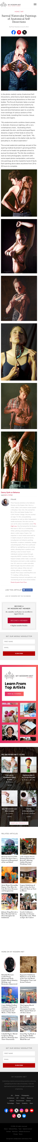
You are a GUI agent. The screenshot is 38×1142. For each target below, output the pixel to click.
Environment (20, 1101)
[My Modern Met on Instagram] (21, 1110)
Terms (21, 1134)
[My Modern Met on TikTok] (14, 1115)
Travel (18, 1103)
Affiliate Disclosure (24, 1131)
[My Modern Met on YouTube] (32, 1110)
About (6, 1129)
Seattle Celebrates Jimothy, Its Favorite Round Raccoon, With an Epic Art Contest (28, 914)
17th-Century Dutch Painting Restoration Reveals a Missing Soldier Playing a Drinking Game (27, 860)
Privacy (16, 1134)
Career (23, 1098)
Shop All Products (19, 823)
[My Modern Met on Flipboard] (27, 1110)
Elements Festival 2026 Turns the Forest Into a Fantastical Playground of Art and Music (9, 859)
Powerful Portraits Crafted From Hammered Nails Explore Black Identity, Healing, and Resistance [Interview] (9, 979)
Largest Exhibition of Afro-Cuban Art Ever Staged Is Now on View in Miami (28, 888)
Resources (30, 1098)
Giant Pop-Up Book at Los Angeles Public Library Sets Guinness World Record (28, 1036)
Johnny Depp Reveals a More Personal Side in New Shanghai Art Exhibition (9, 914)
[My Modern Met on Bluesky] (24, 1115)
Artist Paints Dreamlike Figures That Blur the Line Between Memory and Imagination (9, 888)
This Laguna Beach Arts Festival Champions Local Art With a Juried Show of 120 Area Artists (27, 1008)
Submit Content (27, 1129)
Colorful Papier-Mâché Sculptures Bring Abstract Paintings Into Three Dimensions (9, 1036)
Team (20, 1129)
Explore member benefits (19, 625)
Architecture (10, 1098)
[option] (10, 739)
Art (22, 12)
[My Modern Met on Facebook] (6, 1110)
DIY (17, 1098)
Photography (25, 1095)
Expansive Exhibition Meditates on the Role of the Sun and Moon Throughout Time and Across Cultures (28, 978)
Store (31, 1103)
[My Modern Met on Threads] (19, 1115)
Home (17, 12)
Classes (11, 1101)
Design (17, 1095)
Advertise (15, 1131)
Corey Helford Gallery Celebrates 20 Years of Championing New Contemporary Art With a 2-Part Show (9, 1008)
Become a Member (19, 621)
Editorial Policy (13, 1129)
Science (28, 1101)
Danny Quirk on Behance (10, 492)
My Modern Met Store (13, 754)
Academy (24, 1103)
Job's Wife (8, 495)
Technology (10, 1103)
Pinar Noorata (15, 27)
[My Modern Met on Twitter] (16, 1110)
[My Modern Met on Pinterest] (11, 1110)
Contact (8, 1131)
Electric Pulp (28, 1139)
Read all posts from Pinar (19, 582)
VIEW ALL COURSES (14, 694)
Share (28, 590)
